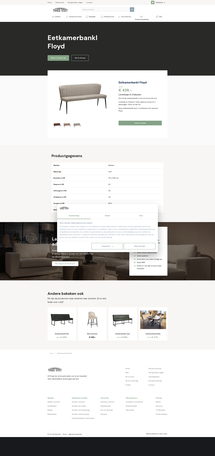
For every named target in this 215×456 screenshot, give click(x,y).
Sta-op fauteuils (107, 410)
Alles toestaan (139, 246)
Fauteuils (104, 414)
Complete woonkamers (134, 402)
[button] (159, 2)
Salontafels (130, 410)
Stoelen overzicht (78, 402)
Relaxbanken (52, 414)
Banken (50, 410)
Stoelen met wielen (79, 406)
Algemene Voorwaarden (75, 434)
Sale (127, 373)
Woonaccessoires (155, 369)
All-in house (130, 377)
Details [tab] (107, 216)
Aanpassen (106, 246)
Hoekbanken (52, 406)
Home (52, 353)
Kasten (158, 402)
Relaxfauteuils (106, 406)
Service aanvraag (132, 381)
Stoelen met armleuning (81, 410)
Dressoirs (159, 406)
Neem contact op (58, 58)
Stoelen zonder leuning (80, 414)
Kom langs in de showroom (65, 264)
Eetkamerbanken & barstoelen (83, 418)
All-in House (80, 58)
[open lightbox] (82, 97)
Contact (151, 385)
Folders (128, 385)
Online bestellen (140, 123)
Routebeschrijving (154, 381)
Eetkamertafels (131, 406)
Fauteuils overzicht (107, 402)
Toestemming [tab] (74, 216)
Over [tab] (141, 216)
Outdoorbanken (161, 414)
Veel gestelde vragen (156, 373)
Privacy (65, 434)
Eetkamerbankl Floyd (64, 353)
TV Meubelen (160, 410)
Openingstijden (154, 377)
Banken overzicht (54, 402)
